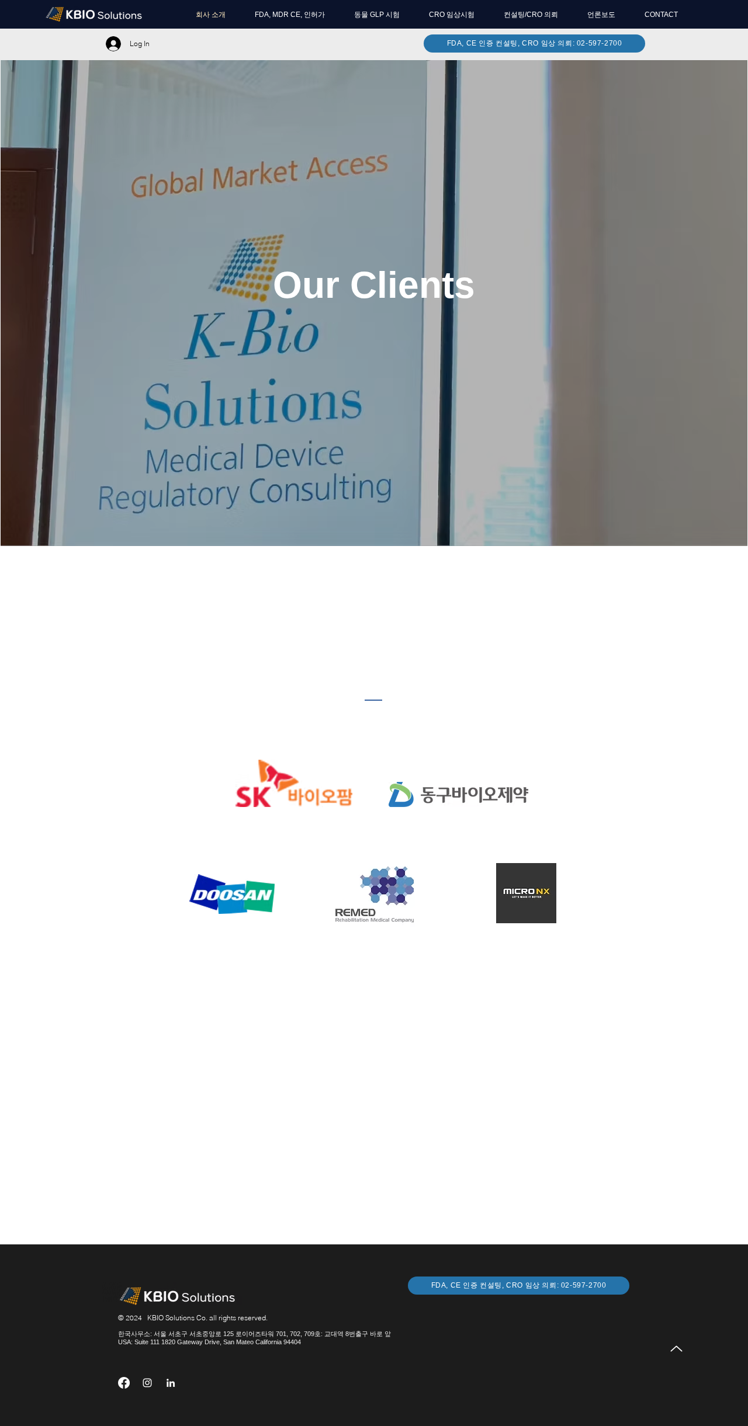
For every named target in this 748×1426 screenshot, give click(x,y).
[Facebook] (124, 1383)
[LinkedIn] (170, 1383)
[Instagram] (147, 1383)
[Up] (676, 1348)
